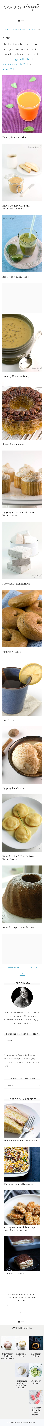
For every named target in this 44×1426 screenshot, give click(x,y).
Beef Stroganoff (13, 59)
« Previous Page (13, 968)
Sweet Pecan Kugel (13, 444)
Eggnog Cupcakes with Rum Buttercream (18, 514)
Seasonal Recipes (19, 29)
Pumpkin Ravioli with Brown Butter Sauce (19, 858)
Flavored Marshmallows (16, 583)
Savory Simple (22, 7)
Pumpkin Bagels (12, 651)
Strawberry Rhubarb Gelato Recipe (7, 1356)
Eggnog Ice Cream (13, 788)
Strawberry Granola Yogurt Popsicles (35, 1411)
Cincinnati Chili (18, 64)
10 (22, 973)
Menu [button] (23, 21)
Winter (32, 29)
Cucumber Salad (36, 1382)
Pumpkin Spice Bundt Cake (18, 927)
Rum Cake (9, 69)
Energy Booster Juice (14, 137)
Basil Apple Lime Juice (15, 276)
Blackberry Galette (36, 1355)
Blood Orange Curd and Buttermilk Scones (16, 207)
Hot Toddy (8, 720)
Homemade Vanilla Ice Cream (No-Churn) (22, 1384)
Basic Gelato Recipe (22, 1355)
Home (6, 29)
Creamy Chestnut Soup (15, 376)
